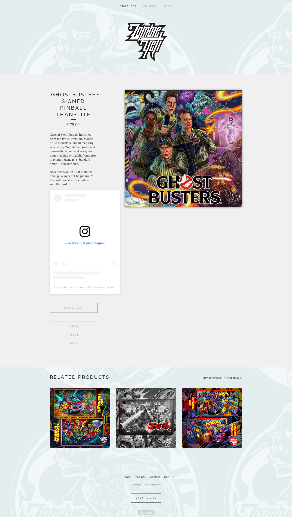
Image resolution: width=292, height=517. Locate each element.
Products (128, 6)
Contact (150, 6)
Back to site (146, 498)
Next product (234, 377)
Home (126, 476)
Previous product (212, 377)
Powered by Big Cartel (146, 512)
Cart (168, 6)
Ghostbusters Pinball (67, 143)
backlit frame (81, 155)
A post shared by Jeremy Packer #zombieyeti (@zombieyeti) (94, 287)
